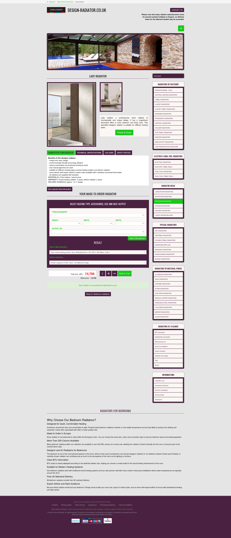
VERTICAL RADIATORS (163, 123)
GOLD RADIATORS (161, 279)
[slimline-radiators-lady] (111, 96)
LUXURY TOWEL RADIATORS (165, 109)
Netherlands (88, 509)
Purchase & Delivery (161, 385)
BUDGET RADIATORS (162, 259)
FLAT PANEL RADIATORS (163, 132)
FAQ (156, 360)
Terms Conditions (125, 505)
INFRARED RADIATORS (163, 250)
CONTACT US (177, 10)
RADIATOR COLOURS (162, 337)
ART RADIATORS (161, 231)
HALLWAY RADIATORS (162, 210)
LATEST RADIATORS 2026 (164, 215)
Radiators (52, 2)
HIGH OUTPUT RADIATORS (164, 142)
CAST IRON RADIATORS (163, 293)
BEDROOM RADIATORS (65, 2)
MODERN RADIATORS (162, 137)
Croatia (106, 509)
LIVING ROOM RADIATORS (164, 192)
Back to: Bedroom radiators (97, 294)
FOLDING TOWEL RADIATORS (165, 240)
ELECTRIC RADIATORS (163, 162)
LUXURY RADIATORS (162, 104)
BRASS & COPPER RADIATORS (165, 298)
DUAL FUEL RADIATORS (163, 171)
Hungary (112, 509)
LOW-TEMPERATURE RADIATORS (166, 147)
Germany (75, 509)
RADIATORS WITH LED (162, 245)
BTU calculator (160, 332)
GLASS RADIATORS (161, 317)
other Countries (127, 509)
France (81, 509)
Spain (95, 509)
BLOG (157, 365)
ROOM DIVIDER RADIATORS (164, 254)
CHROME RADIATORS (162, 284)
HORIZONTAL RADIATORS (164, 118)
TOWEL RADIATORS (162, 99)
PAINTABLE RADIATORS (163, 235)
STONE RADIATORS (162, 289)
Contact (55, 505)
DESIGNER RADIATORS (163, 114)
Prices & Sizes (124, 132)
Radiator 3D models (161, 356)
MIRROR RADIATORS (162, 312)
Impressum (158, 399)
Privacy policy (159, 395)
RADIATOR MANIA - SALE (163, 90)
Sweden (100, 509)
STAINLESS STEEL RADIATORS (165, 303)
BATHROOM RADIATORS (163, 196)
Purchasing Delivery (107, 505)
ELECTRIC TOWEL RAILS (163, 167)
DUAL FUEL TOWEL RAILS (164, 176)
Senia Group (80, 505)
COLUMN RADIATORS (162, 128)
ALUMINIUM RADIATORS (163, 274)
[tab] (61, 152)
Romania (119, 509)
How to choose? (160, 351)
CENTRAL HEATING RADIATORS (166, 95)
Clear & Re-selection (137, 238)
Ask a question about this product (59, 189)
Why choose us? (160, 342)
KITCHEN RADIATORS (162, 206)
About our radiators (161, 346)
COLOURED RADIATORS (163, 307)
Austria (69, 509)
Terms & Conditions (161, 390)
